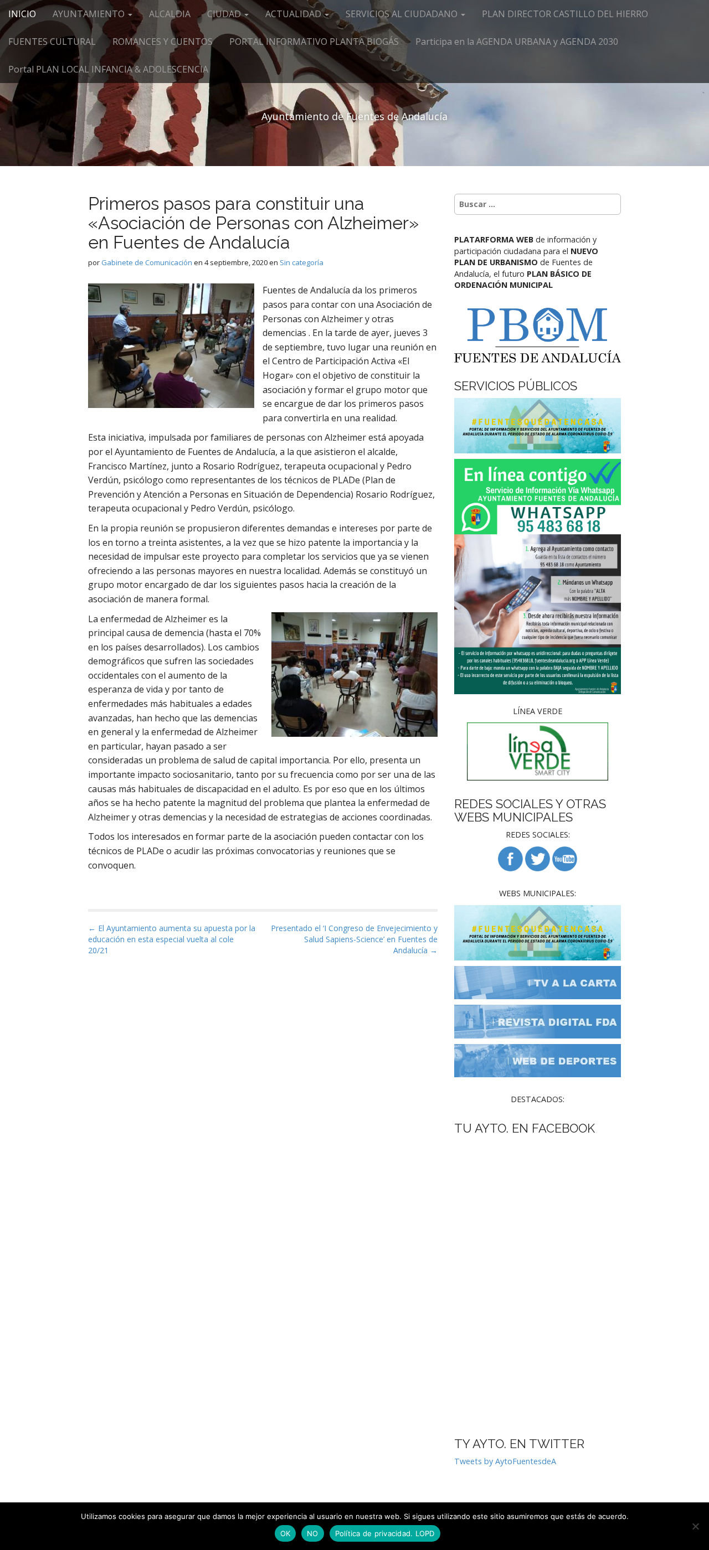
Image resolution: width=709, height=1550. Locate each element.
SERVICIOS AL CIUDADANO (403, 14)
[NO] (695, 1526)
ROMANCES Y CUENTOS (162, 41)
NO (312, 1533)
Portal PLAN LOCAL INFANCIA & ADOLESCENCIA (108, 69)
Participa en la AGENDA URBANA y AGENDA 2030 (516, 41)
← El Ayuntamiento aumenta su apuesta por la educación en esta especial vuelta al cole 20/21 (171, 939)
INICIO (22, 14)
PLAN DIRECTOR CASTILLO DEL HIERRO (565, 14)
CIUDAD (225, 14)
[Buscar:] (537, 204)
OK (285, 1533)
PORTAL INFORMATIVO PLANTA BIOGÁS (314, 41)
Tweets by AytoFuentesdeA (505, 1461)
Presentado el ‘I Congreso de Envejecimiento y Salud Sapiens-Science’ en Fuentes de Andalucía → (354, 939)
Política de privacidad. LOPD (385, 1533)
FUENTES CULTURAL (52, 41)
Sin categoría (301, 262)
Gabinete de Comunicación (146, 262)
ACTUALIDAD (294, 14)
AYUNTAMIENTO (90, 14)
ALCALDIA (170, 14)
